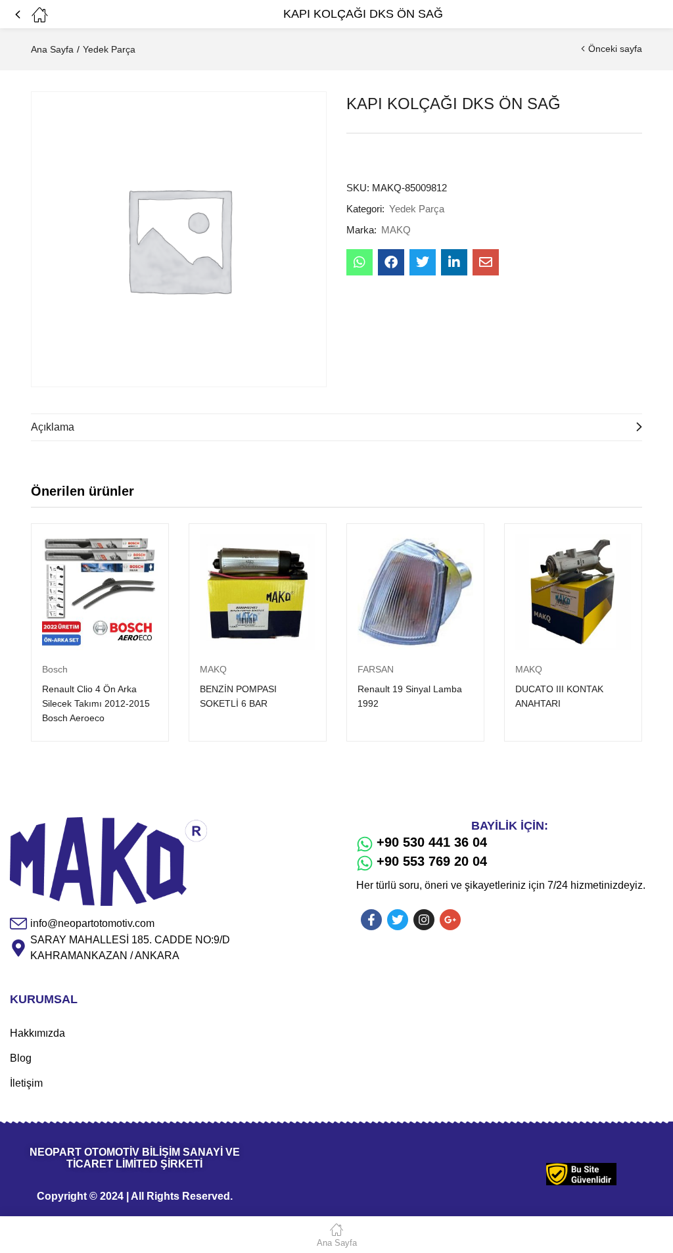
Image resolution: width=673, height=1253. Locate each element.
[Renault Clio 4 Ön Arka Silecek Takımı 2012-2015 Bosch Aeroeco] (100, 592)
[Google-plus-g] (450, 919)
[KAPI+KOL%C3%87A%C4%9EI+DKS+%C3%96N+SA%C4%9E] (422, 262)
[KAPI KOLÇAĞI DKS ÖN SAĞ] (359, 262)
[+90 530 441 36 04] (364, 844)
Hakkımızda (37, 1033)
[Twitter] (397, 919)
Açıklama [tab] (52, 427)
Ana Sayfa (52, 49)
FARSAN (376, 669)
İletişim (26, 1083)
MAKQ (396, 229)
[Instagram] (423, 919)
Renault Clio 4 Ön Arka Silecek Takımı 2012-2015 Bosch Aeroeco (96, 703)
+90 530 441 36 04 (432, 842)
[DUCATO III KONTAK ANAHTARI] (573, 592)
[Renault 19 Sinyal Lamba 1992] (415, 592)
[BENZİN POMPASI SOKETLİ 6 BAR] (257, 592)
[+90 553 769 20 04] (364, 863)
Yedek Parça (109, 49)
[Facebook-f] (371, 919)
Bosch (55, 669)
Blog (21, 1058)
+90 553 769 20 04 (432, 861)
